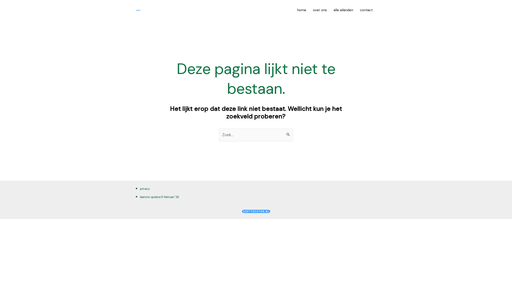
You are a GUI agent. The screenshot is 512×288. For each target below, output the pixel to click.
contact (366, 10)
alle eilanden (343, 10)
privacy (145, 189)
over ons (320, 10)
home (301, 10)
